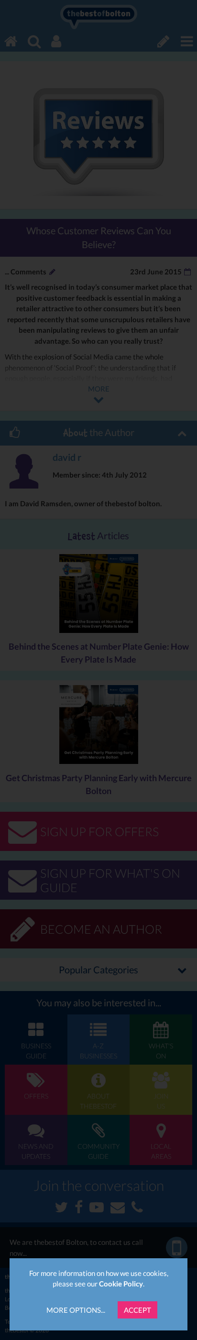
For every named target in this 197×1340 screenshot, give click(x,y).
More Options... (75, 1310)
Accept (137, 1310)
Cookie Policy (121, 1283)
